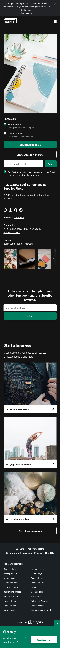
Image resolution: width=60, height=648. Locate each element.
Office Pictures (10, 582)
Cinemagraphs (37, 591)
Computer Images (11, 587)
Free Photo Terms (35, 548)
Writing (7, 228)
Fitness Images (37, 605)
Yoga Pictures (10, 605)
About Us (49, 553)
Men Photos (36, 596)
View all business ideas (30, 530)
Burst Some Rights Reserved (18, 243)
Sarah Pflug (19, 217)
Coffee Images (37, 573)
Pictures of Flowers (39, 600)
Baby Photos (9, 610)
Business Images (11, 568)
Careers (20, 548)
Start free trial (44, 640)
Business (16, 228)
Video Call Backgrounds (41, 610)
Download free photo (30, 144)
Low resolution (15, 133)
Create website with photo (30, 154)
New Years (35, 228)
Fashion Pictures (38, 568)
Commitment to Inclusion (19, 553)
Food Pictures (37, 577)
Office (26, 228)
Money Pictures (37, 582)
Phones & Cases (12, 232)
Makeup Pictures (11, 573)
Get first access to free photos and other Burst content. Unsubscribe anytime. (31, 173)
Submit (30, 316)
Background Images (12, 591)
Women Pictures (11, 596)
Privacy (38, 553)
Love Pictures (10, 600)
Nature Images (10, 577)
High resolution (15, 124)
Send (50, 163)
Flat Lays (34, 587)
